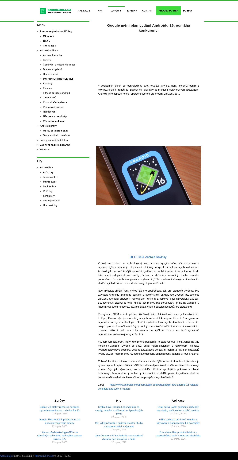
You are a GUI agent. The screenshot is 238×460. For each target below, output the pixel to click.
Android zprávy (48, 125)
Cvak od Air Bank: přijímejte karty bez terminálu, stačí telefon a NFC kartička (178, 408)
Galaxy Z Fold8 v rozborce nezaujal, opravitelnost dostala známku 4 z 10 (60, 408)
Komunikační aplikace (55, 102)
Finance (47, 88)
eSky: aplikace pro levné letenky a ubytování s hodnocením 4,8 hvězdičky (178, 421)
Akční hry (48, 172)
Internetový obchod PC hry (56, 31)
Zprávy (116, 10)
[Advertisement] (148, 57)
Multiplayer (49, 181)
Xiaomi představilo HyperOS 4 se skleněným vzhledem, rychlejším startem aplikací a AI (59, 435)
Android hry (46, 167)
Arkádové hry (50, 177)
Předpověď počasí (53, 107)
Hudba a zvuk (50, 74)
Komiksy (47, 83)
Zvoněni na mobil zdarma (55, 144)
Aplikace (84, 10)
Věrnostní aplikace (54, 121)
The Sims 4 (49, 45)
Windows (45, 149)
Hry (100, 10)
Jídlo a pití (49, 97)
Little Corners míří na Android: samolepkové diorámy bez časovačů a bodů (119, 437)
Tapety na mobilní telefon (54, 140)
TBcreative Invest (44, 455)
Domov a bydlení (52, 69)
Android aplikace (49, 50)
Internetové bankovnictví (58, 78)
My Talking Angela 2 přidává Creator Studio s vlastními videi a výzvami (119, 425)
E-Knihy (132, 10)
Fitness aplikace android (56, 92)
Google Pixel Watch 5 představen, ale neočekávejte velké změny (59, 421)
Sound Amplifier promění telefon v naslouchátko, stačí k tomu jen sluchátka (178, 434)
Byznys (47, 60)
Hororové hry (50, 205)
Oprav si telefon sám (55, 130)
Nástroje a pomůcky (55, 116)
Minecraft (48, 36)
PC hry (187, 10)
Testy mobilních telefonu (56, 135)
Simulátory (49, 195)
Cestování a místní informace (59, 64)
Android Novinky (156, 257)
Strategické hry (51, 200)
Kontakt (148, 10)
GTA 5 (46, 41)
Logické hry (49, 186)
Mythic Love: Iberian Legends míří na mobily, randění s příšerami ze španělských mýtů (119, 410)
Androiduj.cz (7, 455)
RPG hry (47, 191)
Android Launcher (53, 55)
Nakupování (49, 111)
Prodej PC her (168, 10)
